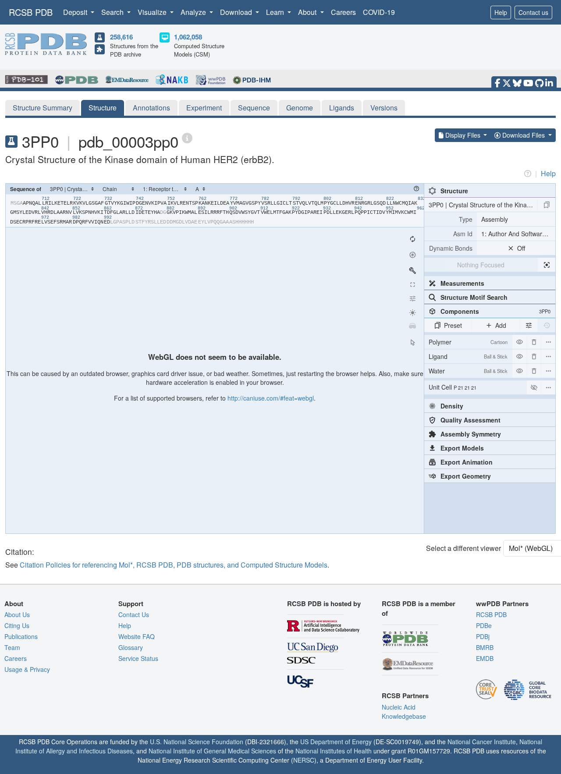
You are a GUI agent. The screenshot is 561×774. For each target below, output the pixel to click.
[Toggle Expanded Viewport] (412, 284)
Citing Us (16, 625)
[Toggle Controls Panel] (412, 270)
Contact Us (133, 614)
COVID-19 (379, 12)
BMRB (485, 647)
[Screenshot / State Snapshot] (412, 255)
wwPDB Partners (502, 603)
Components (495, 311)
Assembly (494, 219)
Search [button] (113, 12)
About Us (17, 614)
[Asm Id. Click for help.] (450, 234)
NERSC (303, 760)
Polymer (468, 341)
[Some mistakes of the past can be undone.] (546, 325)
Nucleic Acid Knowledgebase (404, 712)
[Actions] (548, 342)
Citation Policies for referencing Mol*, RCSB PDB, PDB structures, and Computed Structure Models (173, 565)
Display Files (463, 135)
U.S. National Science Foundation (196, 741)
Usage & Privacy (27, 669)
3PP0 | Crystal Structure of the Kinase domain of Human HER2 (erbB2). (483, 204)
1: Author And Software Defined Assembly (518, 233)
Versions (384, 108)
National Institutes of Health (333, 750)
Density (451, 405)
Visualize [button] (153, 12)
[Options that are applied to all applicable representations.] (528, 325)
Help (500, 12)
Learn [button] (276, 12)
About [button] (308, 12)
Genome (299, 108)
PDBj (483, 636)
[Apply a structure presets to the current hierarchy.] (546, 205)
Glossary (130, 647)
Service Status (138, 658)
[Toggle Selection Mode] (412, 342)
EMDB (485, 658)
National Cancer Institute (481, 741)
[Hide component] (519, 342)
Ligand (468, 356)
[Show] (534, 387)
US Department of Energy (336, 741)
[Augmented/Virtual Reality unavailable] (412, 327)
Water (468, 370)
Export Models (462, 448)
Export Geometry (465, 476)
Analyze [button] (194, 12)
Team (12, 647)
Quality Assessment (470, 419)
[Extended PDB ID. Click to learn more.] (187, 137)
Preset (453, 325)
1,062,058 (188, 37)
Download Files (524, 135)
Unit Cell (452, 387)
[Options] (548, 387)
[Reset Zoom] (412, 239)
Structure (103, 108)
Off (521, 248)
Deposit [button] (76, 12)
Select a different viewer (463, 548)
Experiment (204, 108)
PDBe (484, 625)
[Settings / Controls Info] (412, 298)
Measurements (462, 283)
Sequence (254, 108)
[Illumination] (412, 312)
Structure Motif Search (474, 297)
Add (500, 325)
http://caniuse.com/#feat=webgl (270, 398)
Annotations (151, 108)
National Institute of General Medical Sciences (212, 750)
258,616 (121, 37)
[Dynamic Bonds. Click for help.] (450, 248)
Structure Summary (42, 108)
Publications (21, 636)
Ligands (341, 108)
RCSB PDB (31, 12)
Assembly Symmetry (470, 434)
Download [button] (237, 12)
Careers (343, 12)
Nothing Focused (480, 264)
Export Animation (466, 462)
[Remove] (534, 342)
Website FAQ (136, 636)
